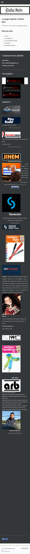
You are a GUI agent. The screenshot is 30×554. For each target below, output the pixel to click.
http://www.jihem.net (21, 184)
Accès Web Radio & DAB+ (11, 41)
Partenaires (7, 43)
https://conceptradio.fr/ (16, 147)
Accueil (6, 36)
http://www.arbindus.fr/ (15, 433)
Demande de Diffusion (10, 45)
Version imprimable (7, 548)
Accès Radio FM (8, 38)
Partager (6, 539)
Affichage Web (24, 548)
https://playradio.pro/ (16, 128)
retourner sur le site (22, 26)
